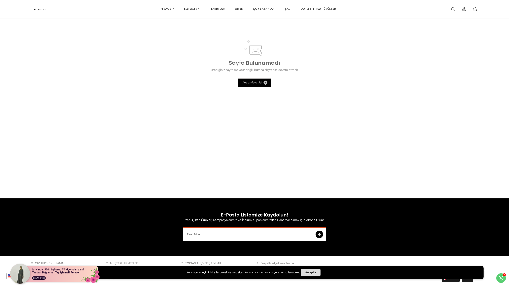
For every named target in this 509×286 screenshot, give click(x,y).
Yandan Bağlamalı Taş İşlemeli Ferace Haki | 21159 (57, 270)
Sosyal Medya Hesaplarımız (277, 263)
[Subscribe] (319, 234)
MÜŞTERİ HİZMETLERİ (124, 263)
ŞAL (287, 9)
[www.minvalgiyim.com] (41, 9)
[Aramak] (453, 9)
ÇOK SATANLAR (264, 9)
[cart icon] (475, 9)
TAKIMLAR (218, 9)
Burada (259, 70)
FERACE (165, 9)
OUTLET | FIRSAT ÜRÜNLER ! (318, 9)
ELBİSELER (190, 9)
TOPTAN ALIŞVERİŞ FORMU (203, 263)
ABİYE (239, 9)
